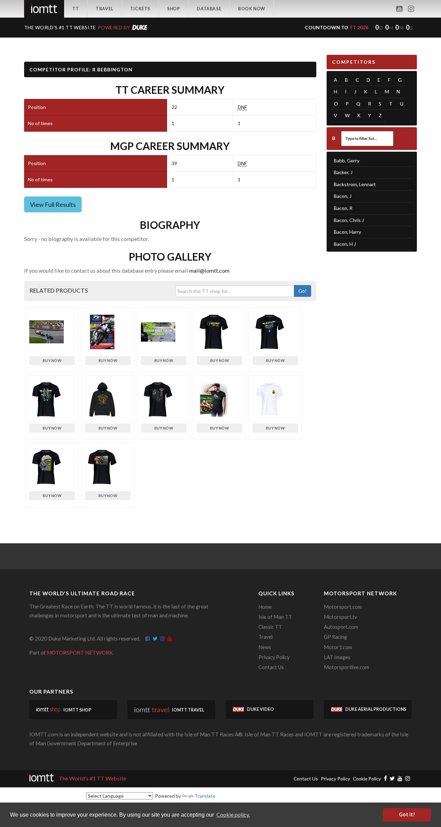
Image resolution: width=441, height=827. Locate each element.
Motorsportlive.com (346, 667)
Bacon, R (343, 208)
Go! (302, 291)
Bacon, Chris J (349, 220)
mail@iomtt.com (209, 270)
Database (209, 8)
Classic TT (270, 627)
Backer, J (343, 172)
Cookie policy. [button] (233, 814)
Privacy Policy (273, 657)
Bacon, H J (345, 244)
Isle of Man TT (275, 617)
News (264, 647)
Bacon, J (342, 196)
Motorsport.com (343, 607)
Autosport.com (341, 627)
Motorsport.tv (340, 617)
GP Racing (335, 637)
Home (265, 607)
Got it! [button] (407, 814)
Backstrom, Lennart (355, 184)
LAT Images (337, 657)
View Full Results (53, 204)
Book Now (251, 8)
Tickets (140, 8)
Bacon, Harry (347, 232)
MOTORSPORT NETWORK (80, 652)
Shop (173, 8)
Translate (205, 796)
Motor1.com (338, 647)
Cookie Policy (367, 778)
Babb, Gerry (346, 160)
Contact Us (271, 667)
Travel (104, 8)
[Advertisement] (372, 363)
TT (75, 8)
